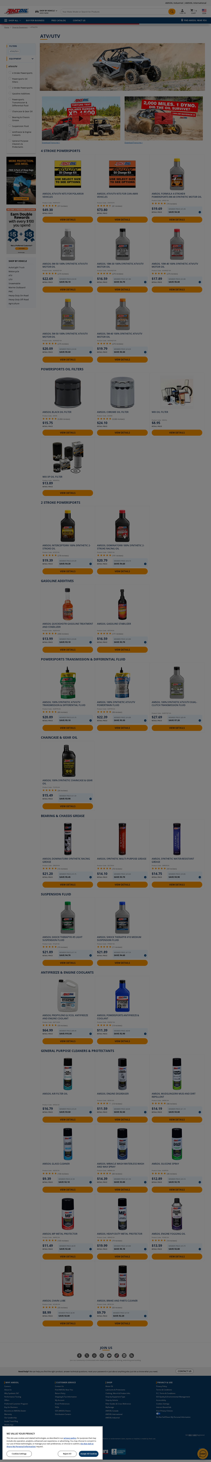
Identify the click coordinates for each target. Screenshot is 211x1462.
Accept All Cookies (89, 1453)
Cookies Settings (19, 1453)
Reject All (67, 1453)
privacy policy (70, 1438)
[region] (52, 1443)
